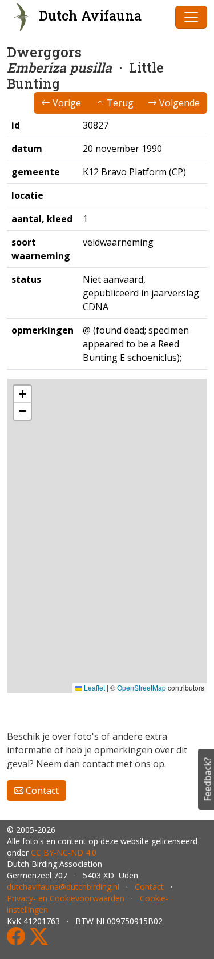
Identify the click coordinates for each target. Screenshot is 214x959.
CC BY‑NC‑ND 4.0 (63, 852)
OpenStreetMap (141, 687)
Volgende (178, 103)
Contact (41, 790)
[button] (22, 394)
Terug (119, 103)
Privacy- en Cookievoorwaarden (65, 898)
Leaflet (93, 687)
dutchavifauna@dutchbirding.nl (63, 886)
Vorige (65, 103)
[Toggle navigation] (191, 17)
